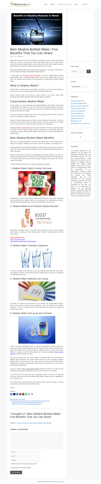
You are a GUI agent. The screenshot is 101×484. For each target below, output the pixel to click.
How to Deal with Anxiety (17, 239)
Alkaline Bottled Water (17, 400)
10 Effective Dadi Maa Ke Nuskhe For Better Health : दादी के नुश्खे (27, 402)
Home (45, 4)
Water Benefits (46, 400)
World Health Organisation (33, 75)
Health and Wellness (77, 116)
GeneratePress (60, 481)
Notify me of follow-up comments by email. (24, 464)
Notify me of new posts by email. (21, 467)
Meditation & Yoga (76, 118)
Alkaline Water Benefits (36, 400)
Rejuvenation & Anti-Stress (65, 4)
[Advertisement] (82, 35)
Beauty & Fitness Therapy (78, 106)
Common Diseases (76, 108)
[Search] (89, 71)
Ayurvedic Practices (76, 101)
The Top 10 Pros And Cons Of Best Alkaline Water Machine (33, 423)
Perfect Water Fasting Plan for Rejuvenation (23, 241)
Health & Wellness (76, 113)
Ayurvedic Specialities (77, 103)
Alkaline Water (26, 127)
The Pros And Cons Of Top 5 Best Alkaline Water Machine (26, 404)
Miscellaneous (75, 121)
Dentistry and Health (77, 111)
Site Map (52, 4)
